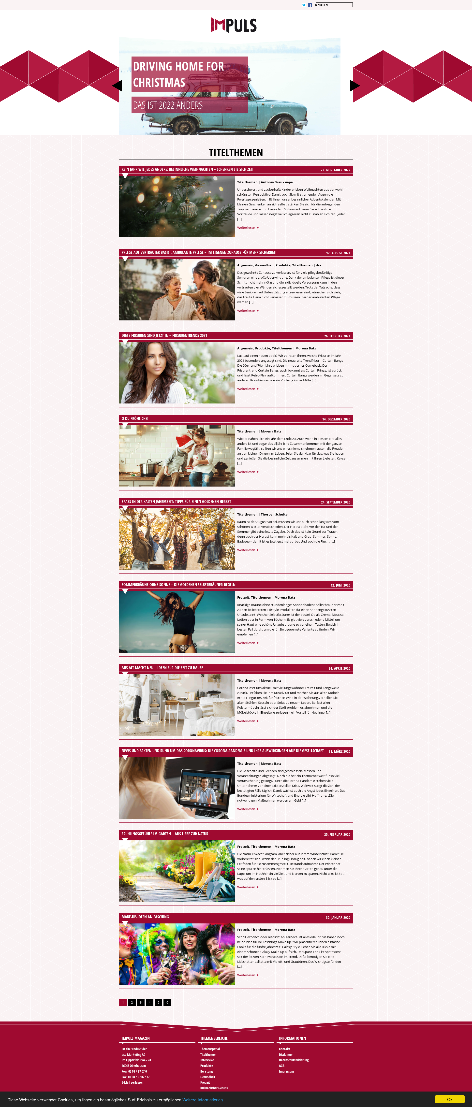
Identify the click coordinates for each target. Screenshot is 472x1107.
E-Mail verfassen (132, 1082)
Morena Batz (305, 348)
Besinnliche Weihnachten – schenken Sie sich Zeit (188, 169)
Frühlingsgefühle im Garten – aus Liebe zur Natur (165, 833)
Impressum (286, 1071)
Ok (450, 1099)
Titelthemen (247, 182)
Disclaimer (286, 1054)
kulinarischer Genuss (214, 1088)
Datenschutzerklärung (294, 1060)
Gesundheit (264, 265)
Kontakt (284, 1049)
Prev (117, 85)
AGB (281, 1065)
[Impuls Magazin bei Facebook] (310, 5)
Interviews (207, 1060)
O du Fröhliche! (135, 418)
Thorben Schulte (274, 514)
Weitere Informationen (202, 1099)
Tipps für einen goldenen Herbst (176, 501)
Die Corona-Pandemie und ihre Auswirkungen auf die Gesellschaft (223, 750)
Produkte (283, 265)
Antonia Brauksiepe (277, 182)
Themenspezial (210, 1049)
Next (355, 85)
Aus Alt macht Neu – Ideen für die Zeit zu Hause (162, 667)
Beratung (206, 1071)
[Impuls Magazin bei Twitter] (304, 5)
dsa (318, 265)
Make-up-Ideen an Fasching (145, 917)
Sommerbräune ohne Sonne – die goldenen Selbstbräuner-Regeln (179, 584)
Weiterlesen (246, 227)
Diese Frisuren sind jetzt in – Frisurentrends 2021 (164, 335)
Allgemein (245, 265)
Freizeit (243, 597)
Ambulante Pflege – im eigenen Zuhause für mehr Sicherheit (199, 252)
